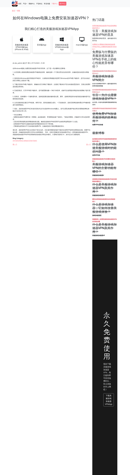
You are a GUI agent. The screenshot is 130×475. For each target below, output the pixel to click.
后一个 (88, 144)
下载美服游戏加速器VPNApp (108, 399)
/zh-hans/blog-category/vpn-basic (25, 141)
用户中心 (62, 4)
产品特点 (39, 4)
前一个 (15, 144)
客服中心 (32, 4)
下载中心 (54, 4)
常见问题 (47, 4)
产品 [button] (24, 4)
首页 (19, 4)
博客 (18, 11)
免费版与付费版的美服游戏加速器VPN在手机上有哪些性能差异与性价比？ (104, 46)
